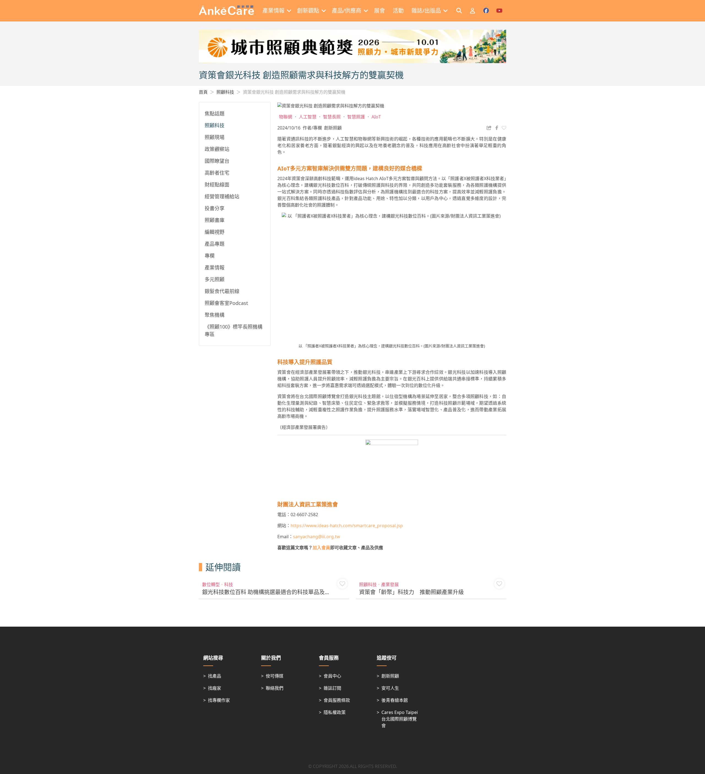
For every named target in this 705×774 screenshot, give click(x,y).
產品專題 (214, 243)
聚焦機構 (214, 315)
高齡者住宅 (217, 172)
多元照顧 (214, 279)
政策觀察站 (217, 149)
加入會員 (321, 548)
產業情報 (214, 267)
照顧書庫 (214, 220)
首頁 (203, 92)
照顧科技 (225, 92)
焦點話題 (214, 113)
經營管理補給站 (222, 196)
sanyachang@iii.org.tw (316, 537)
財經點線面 (217, 184)
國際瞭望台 (217, 161)
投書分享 (214, 208)
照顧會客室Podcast (226, 303)
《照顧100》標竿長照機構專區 (233, 330)
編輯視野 (214, 232)
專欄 (210, 255)
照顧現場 (214, 137)
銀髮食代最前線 (222, 291)
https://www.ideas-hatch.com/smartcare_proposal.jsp (347, 526)
